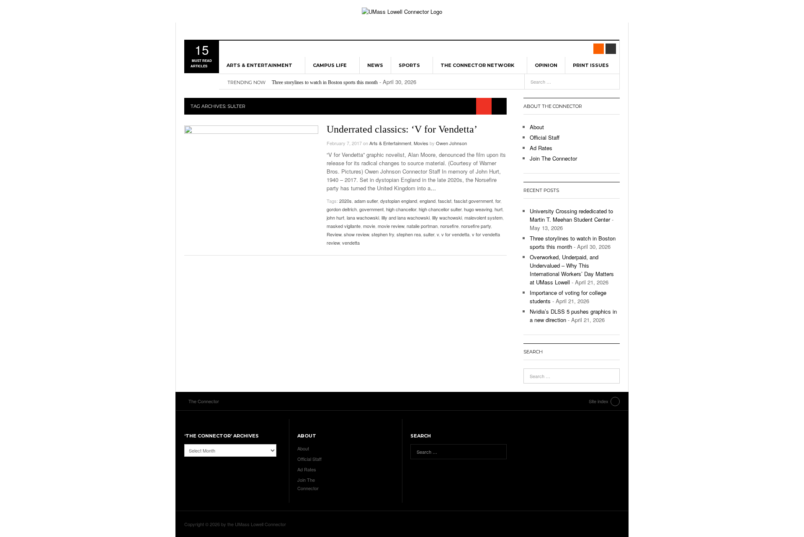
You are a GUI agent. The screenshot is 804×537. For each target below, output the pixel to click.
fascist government (473, 200)
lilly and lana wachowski (405, 217)
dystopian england (398, 200)
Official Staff (544, 137)
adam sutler (366, 200)
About (537, 127)
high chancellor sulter (440, 209)
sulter (428, 234)
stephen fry (382, 234)
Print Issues (591, 65)
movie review (391, 225)
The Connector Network (477, 65)
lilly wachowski (447, 217)
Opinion (546, 65)
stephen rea (409, 234)
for (497, 200)
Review (334, 234)
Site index (598, 401)
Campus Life (330, 65)
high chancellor (401, 209)
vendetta (351, 242)
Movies (421, 143)
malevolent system (483, 217)
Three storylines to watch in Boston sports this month (325, 82)
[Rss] (598, 48)
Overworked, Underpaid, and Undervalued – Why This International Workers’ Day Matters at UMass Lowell (572, 269)
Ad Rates (541, 148)
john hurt (335, 217)
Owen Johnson (451, 143)
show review (356, 234)
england (428, 200)
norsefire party (476, 225)
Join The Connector (553, 158)
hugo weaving (478, 209)
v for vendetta (455, 234)
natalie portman (422, 225)
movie (369, 225)
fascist (444, 200)
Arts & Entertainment (259, 65)
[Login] (611, 48)
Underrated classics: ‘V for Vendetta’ (402, 129)
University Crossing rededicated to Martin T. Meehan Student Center (571, 215)
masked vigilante (344, 225)
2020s (345, 200)
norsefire (449, 225)
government (371, 209)
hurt (498, 209)
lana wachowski (363, 217)
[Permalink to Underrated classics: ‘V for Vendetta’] (251, 170)
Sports (409, 65)
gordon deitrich (342, 209)
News (375, 65)
